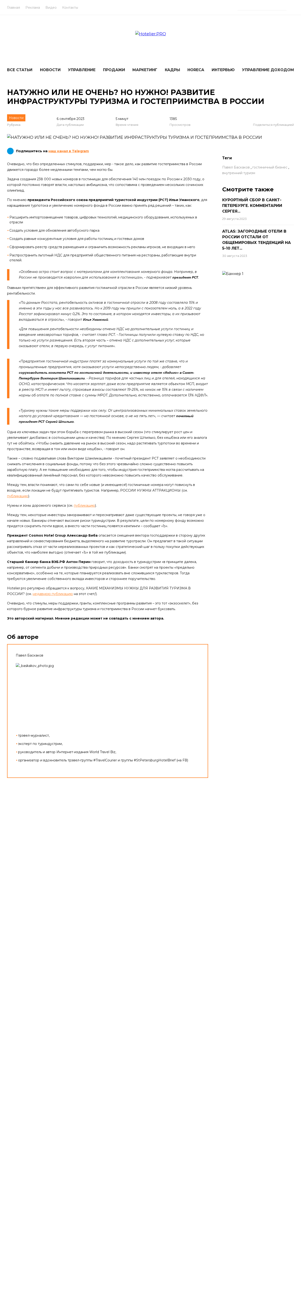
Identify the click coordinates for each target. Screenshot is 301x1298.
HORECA (195, 70)
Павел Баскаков (236, 167)
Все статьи (19, 70)
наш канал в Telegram (68, 151)
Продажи (114, 70)
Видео (51, 7)
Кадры (172, 70)
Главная (13, 7)
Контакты (70, 7)
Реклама (32, 7)
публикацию (17, 496)
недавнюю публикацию (53, 594)
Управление (81, 70)
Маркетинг (144, 70)
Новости (50, 70)
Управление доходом (268, 70)
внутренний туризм (238, 173)
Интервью (223, 70)
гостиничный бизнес (269, 167)
